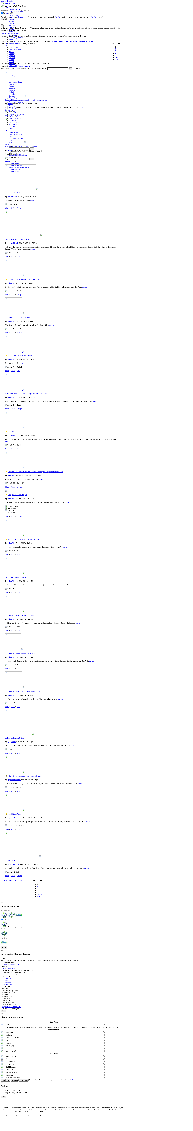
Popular (11, 21)
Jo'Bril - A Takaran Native (14, 738)
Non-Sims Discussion (16, 114)
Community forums (16, 38)
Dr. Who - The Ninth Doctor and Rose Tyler (23, 279)
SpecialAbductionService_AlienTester (18, 239)
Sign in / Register (7, 1)
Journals (12, 126)
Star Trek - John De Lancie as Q (16, 577)
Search (6, 144)
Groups (19, 208)
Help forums (13, 35)
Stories (11, 40)
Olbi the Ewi (12, 432)
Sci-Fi (13, 208)
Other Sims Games (15, 118)
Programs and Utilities (11, 1007)
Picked (11, 27)
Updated (12, 23)
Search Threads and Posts (18, 155)
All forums (13, 116)
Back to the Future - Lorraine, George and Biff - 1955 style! (26, 394)
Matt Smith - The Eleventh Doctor (20, 355)
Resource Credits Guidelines (19, 167)
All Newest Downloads (12, 964)
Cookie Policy (34, 1116)
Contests (12, 42)
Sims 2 (6, 13)
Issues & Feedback (15, 134)
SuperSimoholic (14, 864)
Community (8, 110)
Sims (7, 208)
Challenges (13, 44)
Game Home (13, 15)
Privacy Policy (22, 1116)
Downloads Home (15, 17)
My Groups (13, 124)
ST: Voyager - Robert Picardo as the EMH (20, 615)
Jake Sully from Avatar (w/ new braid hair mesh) (25, 776)
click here (75, 1080)
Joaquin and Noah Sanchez (15, 193)
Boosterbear (12, 197)
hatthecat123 (12, 435)
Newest (11, 19)
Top (4, 1116)
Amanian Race (10, 860)
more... (32, 200)
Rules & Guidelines (16, 138)
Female (19, 333)
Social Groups (14, 122)
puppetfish (12, 742)
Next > (39, 894)
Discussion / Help (15, 9)
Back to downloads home (13, 880)
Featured (12, 25)
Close (3, 1011)
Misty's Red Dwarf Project (17, 495)
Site (5, 130)
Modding (12, 29)
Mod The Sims (10, 3)
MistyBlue (11, 283)
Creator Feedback (15, 169)
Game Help (13, 33)
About (11, 136)
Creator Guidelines (15, 165)
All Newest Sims (9, 968)
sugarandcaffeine (14, 780)
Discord (12, 128)
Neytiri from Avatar (15, 814)
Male (18, 256)
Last (39, 896)
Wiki (10, 142)
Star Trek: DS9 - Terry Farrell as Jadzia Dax (23, 539)
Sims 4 (6, 78)
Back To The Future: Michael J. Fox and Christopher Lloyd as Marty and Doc (35, 472)
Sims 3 (6, 46)
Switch (4, 947)
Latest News (13, 132)
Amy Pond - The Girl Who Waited (17, 317)
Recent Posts (13, 112)
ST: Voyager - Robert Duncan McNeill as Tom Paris (23, 691)
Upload (7, 161)
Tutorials (12, 31)
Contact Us (11, 1116)
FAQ (11, 140)
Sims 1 (6, 7)
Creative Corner (14, 120)
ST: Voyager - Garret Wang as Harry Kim (20, 653)
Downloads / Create (16, 11)
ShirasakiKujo (13, 243)
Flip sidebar (9, 1093)
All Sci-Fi (7, 978)
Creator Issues (14, 171)
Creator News (14, 163)
